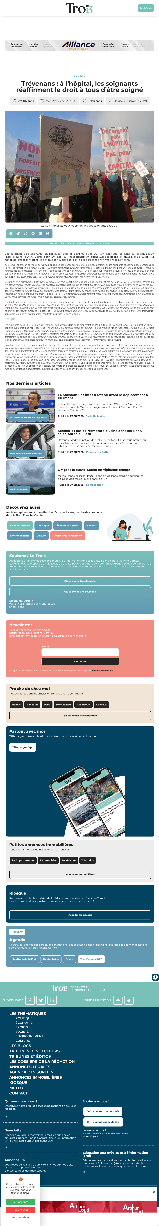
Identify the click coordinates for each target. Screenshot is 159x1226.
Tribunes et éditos (30, 1056)
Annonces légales (29, 1067)
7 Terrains (87, 860)
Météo (16, 1088)
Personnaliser (20, 1217)
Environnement (19, 489)
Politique (24, 1018)
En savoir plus (16, 606)
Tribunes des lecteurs (34, 1051)
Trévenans (95, 100)
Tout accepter (20, 1201)
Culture (23, 1040)
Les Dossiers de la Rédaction (42, 1062)
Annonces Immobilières (35, 1077)
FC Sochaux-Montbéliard (24, 417)
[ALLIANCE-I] (79, 63)
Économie (24, 1023)
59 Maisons (69, 860)
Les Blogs (20, 1046)
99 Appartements (23, 860)
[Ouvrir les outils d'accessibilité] (155, 977)
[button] (11, 234)
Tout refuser (20, 1209)
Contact (18, 1093)
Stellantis (37, 453)
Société (79, 75)
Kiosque (18, 1083)
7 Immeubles (48, 860)
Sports (43, 417)
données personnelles (102, 670)
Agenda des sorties (31, 1072)
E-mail (45, 646)
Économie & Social (20, 453)
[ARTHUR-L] (79, 1206)
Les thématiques (27, 1014)
